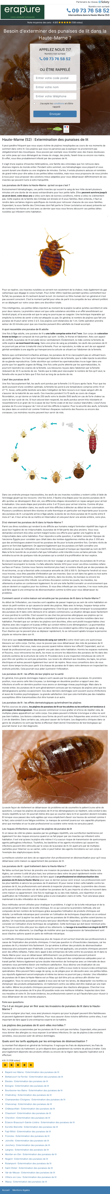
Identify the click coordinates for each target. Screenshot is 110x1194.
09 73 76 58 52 (90, 10)
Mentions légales (21, 1190)
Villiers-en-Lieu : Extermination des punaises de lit (30, 1177)
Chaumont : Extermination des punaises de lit (28, 1113)
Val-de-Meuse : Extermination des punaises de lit (30, 1172)
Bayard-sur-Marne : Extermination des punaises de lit (32, 1072)
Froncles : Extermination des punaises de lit (27, 1136)
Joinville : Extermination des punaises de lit (27, 1140)
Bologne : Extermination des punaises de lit (27, 1085)
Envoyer (55, 114)
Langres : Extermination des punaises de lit (27, 1149)
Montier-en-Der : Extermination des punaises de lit (31, 1154)
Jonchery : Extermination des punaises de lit (27, 1145)
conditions (59, 103)
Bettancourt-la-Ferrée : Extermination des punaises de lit (34, 1076)
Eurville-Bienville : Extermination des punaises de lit (31, 1127)
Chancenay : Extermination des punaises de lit (28, 1104)
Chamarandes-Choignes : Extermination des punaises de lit (35, 1099)
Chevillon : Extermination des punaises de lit (27, 1117)
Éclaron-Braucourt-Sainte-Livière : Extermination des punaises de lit (40, 1122)
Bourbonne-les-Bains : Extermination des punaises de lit (33, 1090)
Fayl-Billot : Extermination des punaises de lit (28, 1131)
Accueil (6, 1190)
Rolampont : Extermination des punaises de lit (28, 1163)
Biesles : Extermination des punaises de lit (26, 1081)
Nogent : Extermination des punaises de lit (26, 1158)
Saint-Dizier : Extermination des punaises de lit (29, 1168)
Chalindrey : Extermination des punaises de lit (28, 1095)
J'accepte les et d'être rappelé (56, 105)
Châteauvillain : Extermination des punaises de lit (30, 1108)
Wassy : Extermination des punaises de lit (26, 1181)
